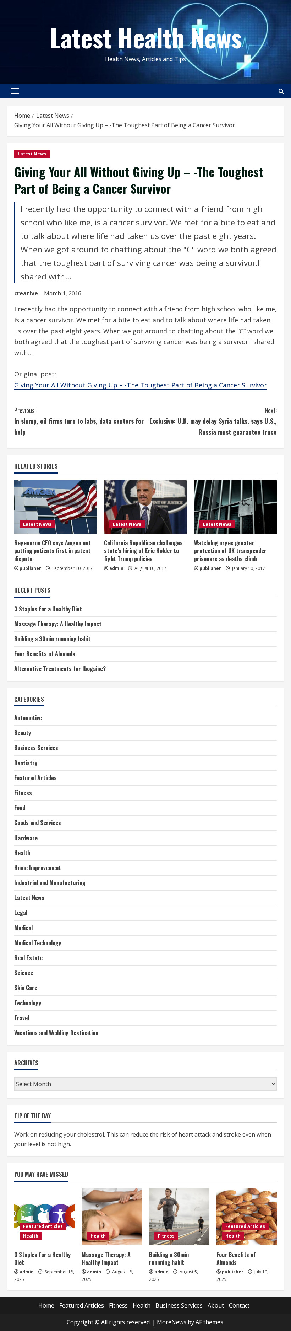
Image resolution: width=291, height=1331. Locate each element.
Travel (21, 1018)
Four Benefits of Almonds (44, 654)
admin (116, 568)
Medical (23, 928)
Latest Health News (146, 36)
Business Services (36, 747)
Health (22, 853)
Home (46, 1305)
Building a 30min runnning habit (52, 639)
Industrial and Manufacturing (50, 882)
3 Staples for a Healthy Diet (48, 609)
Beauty (22, 732)
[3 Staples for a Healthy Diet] (44, 1216)
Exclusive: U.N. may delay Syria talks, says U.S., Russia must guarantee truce (213, 421)
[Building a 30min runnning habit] (179, 1216)
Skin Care (25, 987)
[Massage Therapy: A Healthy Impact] (112, 1216)
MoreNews (171, 1322)
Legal (20, 912)
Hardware (26, 838)
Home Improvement (37, 868)
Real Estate (28, 957)
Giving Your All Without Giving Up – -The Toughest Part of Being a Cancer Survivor (140, 385)
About (216, 1305)
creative (26, 293)
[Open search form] (281, 91)
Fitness (23, 793)
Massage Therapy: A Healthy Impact (57, 624)
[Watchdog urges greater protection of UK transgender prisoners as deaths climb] (235, 507)
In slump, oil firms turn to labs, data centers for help (79, 421)
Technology (27, 1003)
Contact (239, 1305)
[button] (14, 91)
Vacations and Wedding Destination (56, 1032)
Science (23, 972)
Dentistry (25, 763)
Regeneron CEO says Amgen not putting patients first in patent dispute (52, 551)
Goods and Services (37, 822)
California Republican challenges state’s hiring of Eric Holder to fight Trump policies (143, 551)
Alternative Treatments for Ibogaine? (60, 668)
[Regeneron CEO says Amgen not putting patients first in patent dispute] (55, 507)
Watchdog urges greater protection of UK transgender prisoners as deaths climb (230, 551)
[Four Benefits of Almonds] (246, 1216)
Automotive (28, 717)
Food (19, 807)
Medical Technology (37, 943)
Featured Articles (35, 778)
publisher (30, 568)
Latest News (32, 154)
